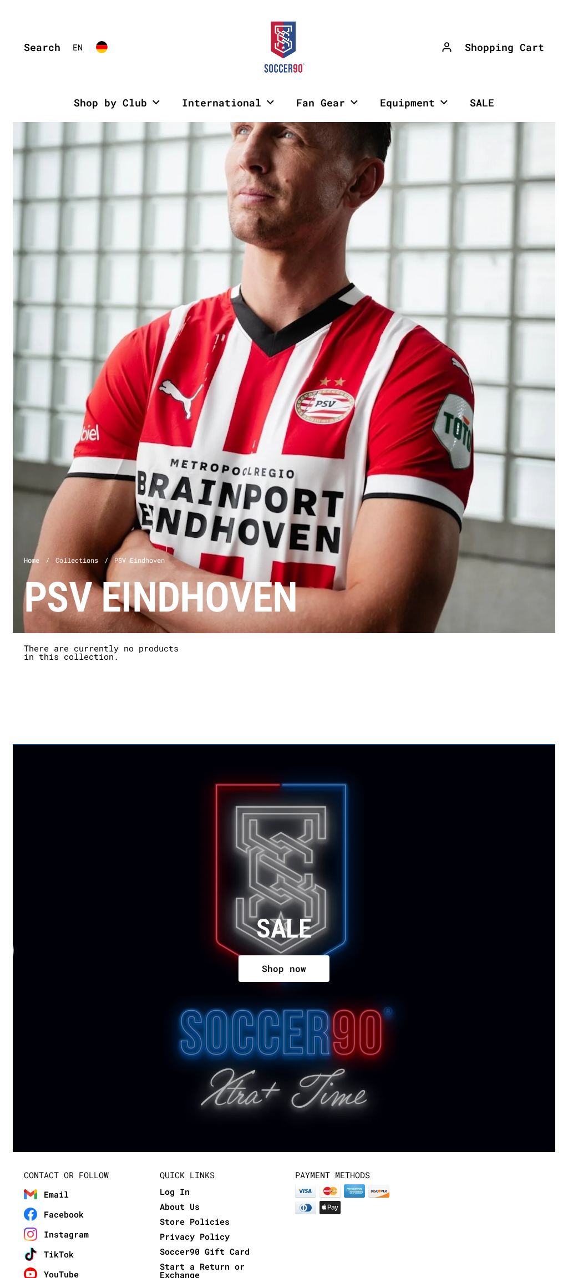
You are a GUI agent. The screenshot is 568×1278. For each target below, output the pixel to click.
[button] (39, 47)
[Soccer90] (284, 47)
